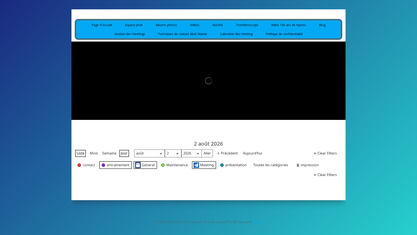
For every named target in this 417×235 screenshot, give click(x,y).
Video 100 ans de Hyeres (288, 25)
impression (307, 166)
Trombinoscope (247, 25)
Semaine (109, 153)
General (148, 165)
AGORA (217, 25)
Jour (124, 153)
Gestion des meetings (129, 34)
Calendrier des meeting (236, 34)
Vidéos (194, 25)
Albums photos (166, 25)
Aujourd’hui (252, 153)
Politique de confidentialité (284, 34)
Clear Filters (327, 153)
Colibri (257, 222)
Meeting (207, 165)
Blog (322, 25)
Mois (94, 153)
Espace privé (134, 25)
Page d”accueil (102, 25)
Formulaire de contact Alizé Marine (182, 34)
